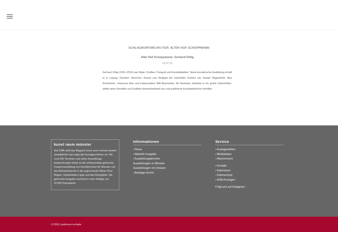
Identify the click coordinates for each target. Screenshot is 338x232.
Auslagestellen (226, 149)
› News (137, 149)
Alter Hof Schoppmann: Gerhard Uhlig (167, 57)
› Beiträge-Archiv (143, 172)
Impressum (224, 170)
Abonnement (225, 158)
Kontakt (221, 165)
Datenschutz (225, 174)
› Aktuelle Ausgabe (145, 153)
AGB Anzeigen (226, 179)
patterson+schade (71, 224)
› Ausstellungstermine (146, 158)
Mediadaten (224, 153)
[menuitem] (9, 16)
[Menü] (9, 16)
